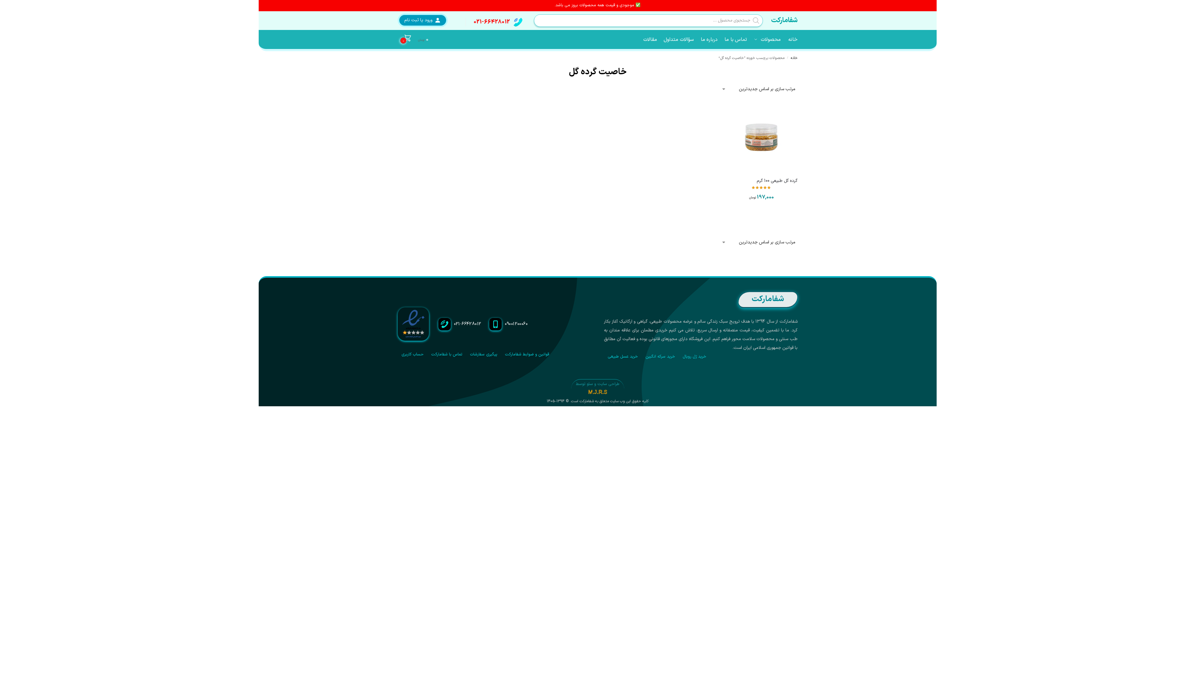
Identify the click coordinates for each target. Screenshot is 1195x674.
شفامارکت (784, 20)
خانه (794, 58)
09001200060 (516, 324)
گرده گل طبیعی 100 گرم (777, 181)
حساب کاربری (412, 354)
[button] (413, 39)
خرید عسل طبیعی (623, 357)
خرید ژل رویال (695, 357)
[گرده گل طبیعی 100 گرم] (761, 137)
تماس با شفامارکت (447, 354)
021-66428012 (492, 22)
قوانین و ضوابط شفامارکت (527, 354)
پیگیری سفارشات (483, 354)
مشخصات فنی (761, 215)
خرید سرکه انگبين (660, 357)
